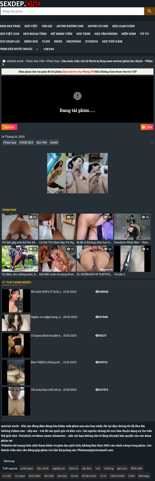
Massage (144, 476)
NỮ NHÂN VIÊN (61, 34)
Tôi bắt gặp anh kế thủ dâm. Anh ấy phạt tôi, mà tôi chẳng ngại (20, 229)
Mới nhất (136, 468)
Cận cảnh (42, 468)
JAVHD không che (70, 26)
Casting (108, 468)
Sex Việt (31, 26)
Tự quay (20, 476)
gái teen (122, 468)
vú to (103, 476)
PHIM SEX (26, 142)
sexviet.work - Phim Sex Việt (25, 61)
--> (81, 292)
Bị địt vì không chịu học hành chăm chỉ (95, 229)
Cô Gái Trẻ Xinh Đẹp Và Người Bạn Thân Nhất (57, 229)
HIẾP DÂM (128, 34)
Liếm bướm (117, 476)
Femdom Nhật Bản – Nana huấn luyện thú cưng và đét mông (132, 229)
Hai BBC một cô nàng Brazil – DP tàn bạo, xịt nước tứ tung (57, 261)
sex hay (62, 476)
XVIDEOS (91, 41)
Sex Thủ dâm (112, 41)
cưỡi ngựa (26, 468)
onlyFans (73, 41)
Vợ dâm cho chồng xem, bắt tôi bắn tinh (20, 261)
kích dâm (35, 476)
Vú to (144, 34)
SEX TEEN (83, 34)
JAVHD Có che (98, 26)
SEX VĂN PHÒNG (105, 34)
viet (97, 468)
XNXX (58, 41)
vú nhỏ (6, 476)
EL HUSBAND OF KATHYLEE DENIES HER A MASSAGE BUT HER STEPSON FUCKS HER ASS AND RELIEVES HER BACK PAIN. (95, 261)
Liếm (131, 476)
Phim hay (53, 61)
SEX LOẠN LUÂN (123, 26)
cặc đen (87, 468)
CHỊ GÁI (47, 26)
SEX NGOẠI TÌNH (35, 34)
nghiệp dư (58, 468)
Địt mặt (49, 476)
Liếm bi (73, 468)
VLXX (46, 41)
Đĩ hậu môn (89, 476)
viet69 (49, 49)
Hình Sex (31, 41)
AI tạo (74, 476)
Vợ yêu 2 (131, 261)
